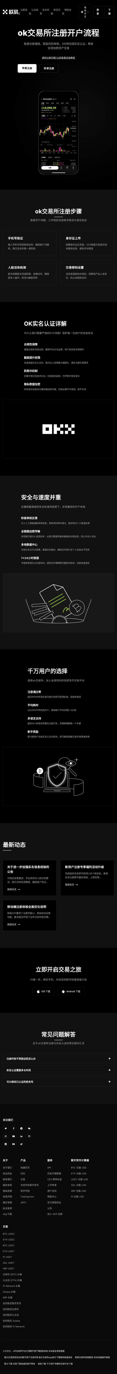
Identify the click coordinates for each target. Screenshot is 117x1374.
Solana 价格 (9, 1291)
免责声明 (7, 1196)
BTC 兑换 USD (78, 1167)
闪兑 (23, 1173)
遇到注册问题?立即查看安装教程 (58, 57)
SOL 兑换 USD (78, 1185)
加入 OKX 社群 (54, 1214)
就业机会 (7, 1173)
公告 (49, 1208)
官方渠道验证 (54, 1202)
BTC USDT (8, 1245)
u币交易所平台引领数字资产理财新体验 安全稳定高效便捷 (38, 1351)
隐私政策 (7, 1190)
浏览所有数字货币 (30, 1185)
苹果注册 (27, 68)
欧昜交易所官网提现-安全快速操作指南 (92, 1357)
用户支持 (52, 1190)
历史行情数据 (54, 1173)
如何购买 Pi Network (14, 1326)
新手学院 (25, 1190)
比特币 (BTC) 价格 (12, 1274)
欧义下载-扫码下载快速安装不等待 (19, 1364)
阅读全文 (11, 889)
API (49, 1167)
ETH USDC (9, 1239)
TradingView (27, 1196)
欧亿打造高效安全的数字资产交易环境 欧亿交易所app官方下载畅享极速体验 (38, 1357)
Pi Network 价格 (11, 1286)
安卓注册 (49, 68)
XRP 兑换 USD (78, 1190)
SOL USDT (8, 1262)
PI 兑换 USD (77, 1196)
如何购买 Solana (11, 1320)
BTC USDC (9, 1233)
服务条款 (7, 1185)
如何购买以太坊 (11, 1314)
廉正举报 (7, 1202)
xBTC (23, 1202)
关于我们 (7, 1167)
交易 (23, 1179)
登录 (98, 11)
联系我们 (7, 1179)
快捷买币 (25, 1167)
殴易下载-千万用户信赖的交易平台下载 (55, 1364)
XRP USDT (8, 1268)
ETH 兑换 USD (78, 1173)
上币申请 (52, 1185)
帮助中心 (52, 1196)
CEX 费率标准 (54, 1179)
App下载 (7, 1214)
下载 (109, 11)
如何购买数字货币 (12, 1303)
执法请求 (7, 1208)
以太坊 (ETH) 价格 (12, 1280)
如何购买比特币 (11, 1309)
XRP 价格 (7, 1297)
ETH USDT (8, 1251)
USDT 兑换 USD (79, 1179)
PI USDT (7, 1257)
